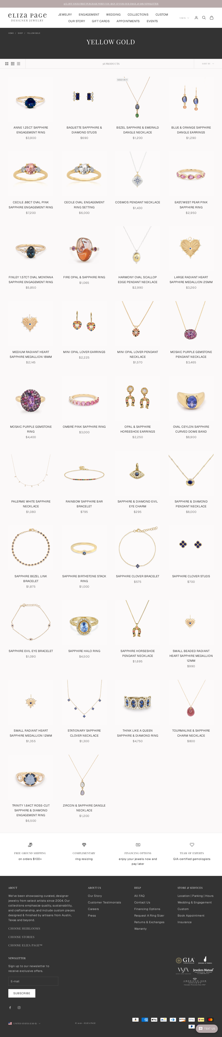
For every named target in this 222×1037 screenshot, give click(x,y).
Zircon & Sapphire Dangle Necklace (84, 808)
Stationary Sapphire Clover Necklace (84, 733)
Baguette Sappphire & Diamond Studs (84, 130)
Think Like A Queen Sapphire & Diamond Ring (137, 733)
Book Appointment (191, 915)
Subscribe (21, 993)
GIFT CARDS (101, 21)
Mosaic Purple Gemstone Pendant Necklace (191, 354)
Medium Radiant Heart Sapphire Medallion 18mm (31, 354)
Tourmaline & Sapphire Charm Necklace (191, 733)
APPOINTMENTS (128, 21)
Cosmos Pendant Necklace (137, 202)
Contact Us (142, 902)
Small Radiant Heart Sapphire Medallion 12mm (31, 733)
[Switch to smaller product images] (12, 63)
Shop (20, 33)
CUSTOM (162, 14)
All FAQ (139, 896)
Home (11, 33)
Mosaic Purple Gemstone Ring (31, 429)
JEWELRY (65, 14)
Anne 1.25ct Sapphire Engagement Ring (31, 130)
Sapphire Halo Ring (84, 651)
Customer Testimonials (104, 902)
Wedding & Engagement (195, 902)
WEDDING (113, 14)
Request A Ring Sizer (149, 915)
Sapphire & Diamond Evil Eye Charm (138, 504)
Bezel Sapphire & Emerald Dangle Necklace (137, 130)
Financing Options (147, 909)
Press (92, 915)
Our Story (95, 896)
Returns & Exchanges (149, 922)
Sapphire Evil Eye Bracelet (31, 651)
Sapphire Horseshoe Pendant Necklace (138, 653)
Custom (183, 909)
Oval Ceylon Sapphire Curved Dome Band (191, 429)
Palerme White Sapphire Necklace (30, 504)
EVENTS (152, 21)
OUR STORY (76, 21)
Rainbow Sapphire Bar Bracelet (84, 504)
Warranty (140, 929)
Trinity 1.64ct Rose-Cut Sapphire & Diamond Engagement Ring (31, 810)
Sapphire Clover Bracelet (137, 576)
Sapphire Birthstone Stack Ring (84, 578)
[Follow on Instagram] (19, 1007)
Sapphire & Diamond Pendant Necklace (191, 504)
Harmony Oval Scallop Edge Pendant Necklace (137, 279)
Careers (93, 909)
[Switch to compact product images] (18, 63)
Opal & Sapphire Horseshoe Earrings (137, 429)
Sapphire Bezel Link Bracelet (31, 578)
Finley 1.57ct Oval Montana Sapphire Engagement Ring (31, 279)
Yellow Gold (33, 33)
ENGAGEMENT (89, 14)
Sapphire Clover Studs (191, 576)
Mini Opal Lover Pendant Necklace (137, 354)
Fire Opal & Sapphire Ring (84, 277)
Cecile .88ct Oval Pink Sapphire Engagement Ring (31, 204)
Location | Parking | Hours (196, 896)
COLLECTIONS (138, 14)
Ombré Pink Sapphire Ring (84, 427)
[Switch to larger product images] (6, 63)
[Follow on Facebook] (10, 1007)
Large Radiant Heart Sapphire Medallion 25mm (191, 279)
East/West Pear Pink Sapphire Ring (191, 204)
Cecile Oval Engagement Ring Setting (84, 204)
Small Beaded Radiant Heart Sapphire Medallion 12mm (191, 656)
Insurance (185, 922)
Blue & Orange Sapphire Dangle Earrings (191, 130)
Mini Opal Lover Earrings (84, 352)
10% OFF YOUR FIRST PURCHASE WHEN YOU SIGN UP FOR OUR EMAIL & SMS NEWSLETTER (111, 3)
